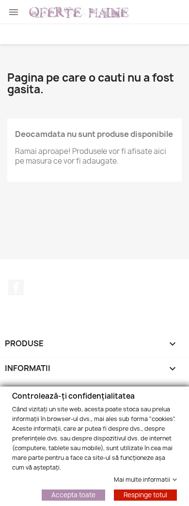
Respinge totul (145, 494)
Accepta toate (73, 494)
